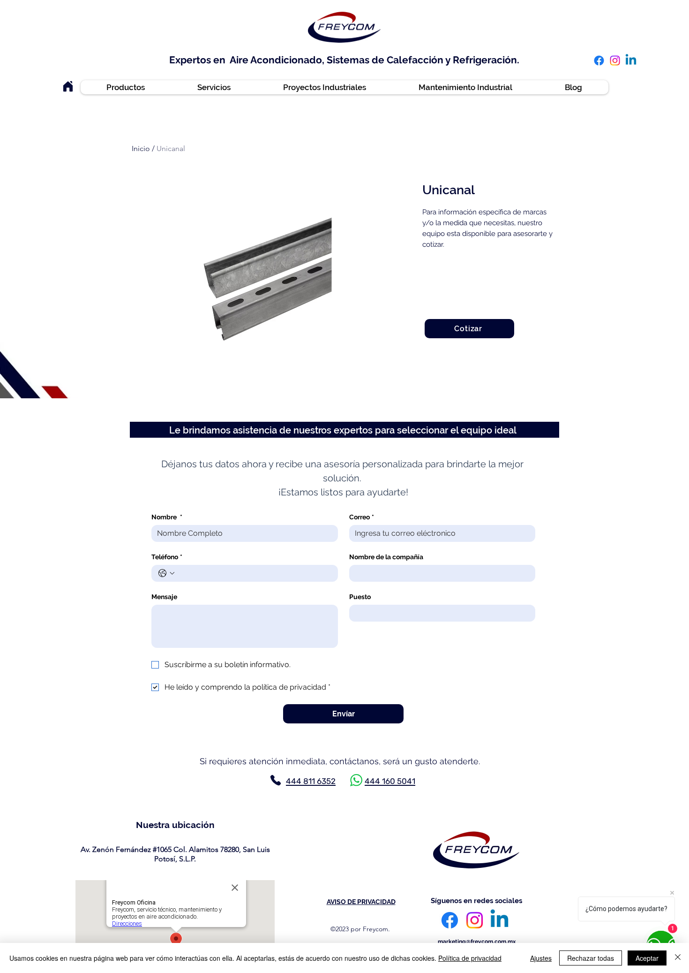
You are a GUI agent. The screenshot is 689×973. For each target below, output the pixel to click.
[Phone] (276, 780)
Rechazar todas (590, 958)
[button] (566, 53)
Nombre (166, 517)
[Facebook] (599, 60)
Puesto (360, 597)
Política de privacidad (470, 958)
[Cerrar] (677, 957)
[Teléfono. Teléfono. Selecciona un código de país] (166, 573)
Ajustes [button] (541, 958)
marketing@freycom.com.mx (477, 941)
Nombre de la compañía (386, 557)
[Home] (68, 86)
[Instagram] (615, 60)
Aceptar (647, 958)
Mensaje (164, 597)
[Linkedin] (630, 60)
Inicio (141, 148)
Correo (361, 517)
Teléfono (166, 557)
